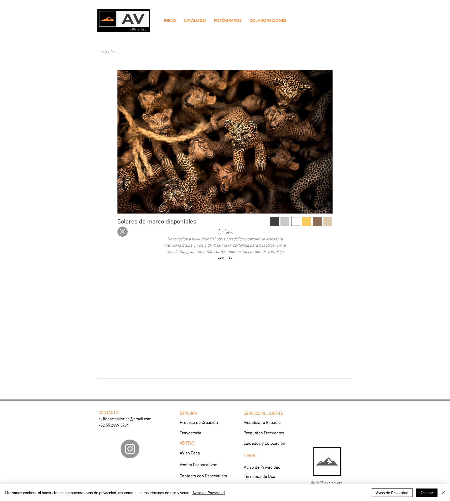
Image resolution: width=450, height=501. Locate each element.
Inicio (102, 51)
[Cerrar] (444, 493)
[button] (195, 20)
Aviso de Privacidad (208, 492)
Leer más (225, 257)
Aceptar (426, 492)
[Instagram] (122, 232)
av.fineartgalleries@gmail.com (125, 418)
